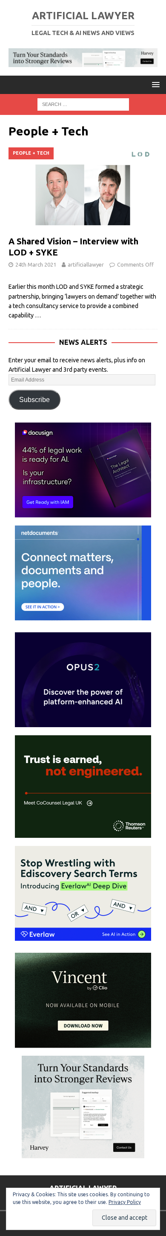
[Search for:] (83, 103)
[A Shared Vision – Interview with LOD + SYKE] (83, 189)
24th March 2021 (35, 264)
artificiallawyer (86, 264)
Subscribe (34, 399)
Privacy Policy (125, 1202)
